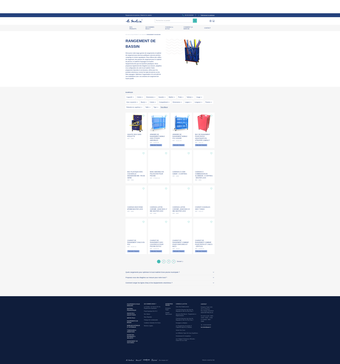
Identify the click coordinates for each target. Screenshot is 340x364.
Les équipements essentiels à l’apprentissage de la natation (184, 326)
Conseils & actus (169, 28)
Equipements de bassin (138, 34)
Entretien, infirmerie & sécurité (131, 336)
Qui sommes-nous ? (150, 304)
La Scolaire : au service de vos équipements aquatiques (152, 307)
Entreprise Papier (168, 309)
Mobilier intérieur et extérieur (133, 326)
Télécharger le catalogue (208, 15)
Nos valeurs (147, 314)
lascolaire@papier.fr (206, 327)
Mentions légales (148, 325)
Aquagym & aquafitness (131, 314)
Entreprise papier (169, 304)
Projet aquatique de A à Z (150, 311)
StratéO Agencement (168, 313)
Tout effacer (164, 107)
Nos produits (132, 28)
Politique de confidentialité (151, 320)
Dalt (213, 360)
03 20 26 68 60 (189, 15)
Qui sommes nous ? (149, 28)
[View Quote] (213, 21)
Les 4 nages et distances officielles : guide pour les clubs (186, 339)
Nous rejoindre (148, 317)
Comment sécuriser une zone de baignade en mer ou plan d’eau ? (184, 310)
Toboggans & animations (131, 331)
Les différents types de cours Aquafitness (187, 333)
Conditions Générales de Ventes (152, 323)
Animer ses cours (180, 330)
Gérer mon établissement (182, 306)
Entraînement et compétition (183, 336)
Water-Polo (131, 318)
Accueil (128, 34)
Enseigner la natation (181, 323)
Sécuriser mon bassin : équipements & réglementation (186, 314)
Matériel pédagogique (131, 309)
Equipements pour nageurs (133, 304)
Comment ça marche (188, 28)
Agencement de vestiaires (132, 341)
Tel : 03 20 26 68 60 (206, 325)
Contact (207, 28)
